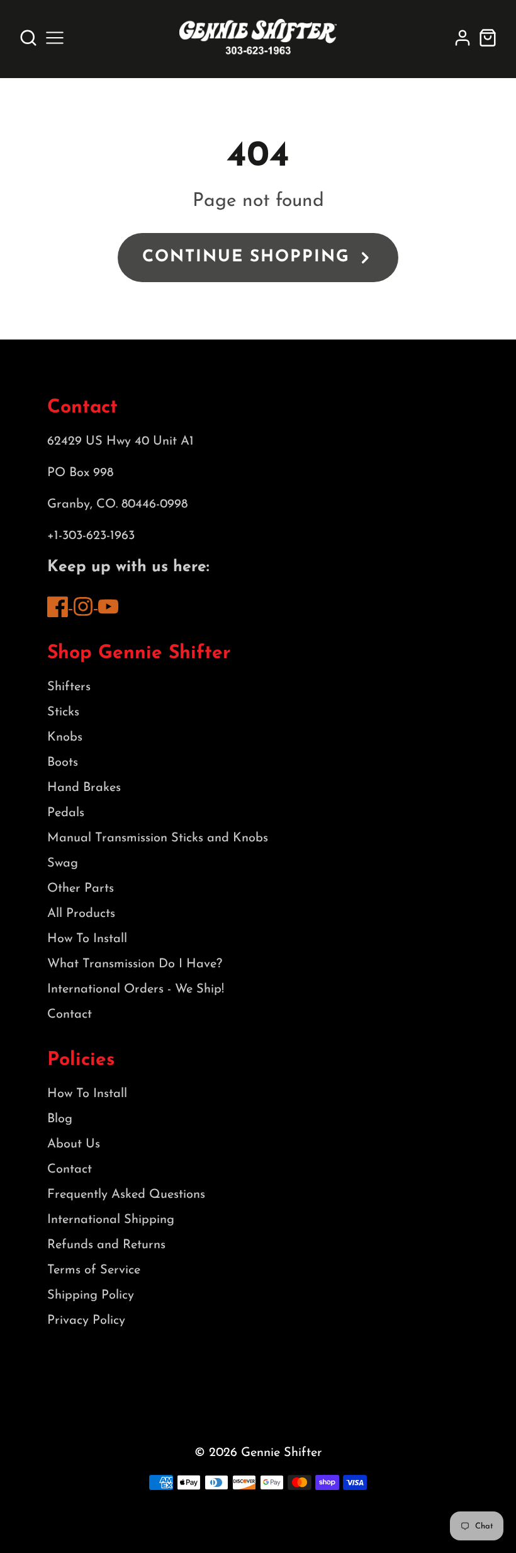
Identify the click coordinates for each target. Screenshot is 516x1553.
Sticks (63, 712)
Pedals (65, 813)
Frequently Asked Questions (126, 1194)
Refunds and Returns (106, 1245)
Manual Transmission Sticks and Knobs (157, 838)
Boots (62, 762)
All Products (81, 913)
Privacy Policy (86, 1320)
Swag (62, 863)
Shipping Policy (90, 1295)
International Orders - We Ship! (135, 989)
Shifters (69, 687)
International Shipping (110, 1220)
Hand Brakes (84, 788)
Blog (59, 1119)
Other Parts (80, 888)
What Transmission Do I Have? (134, 964)
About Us (73, 1144)
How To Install (87, 939)
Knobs (64, 737)
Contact (69, 1014)
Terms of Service (93, 1270)
